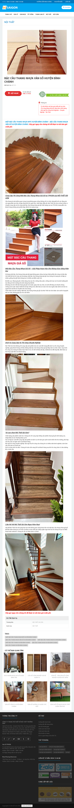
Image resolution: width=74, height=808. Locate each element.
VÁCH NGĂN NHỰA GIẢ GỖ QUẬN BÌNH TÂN (14, 676)
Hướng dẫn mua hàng (44, 2)
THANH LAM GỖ (39, 14)
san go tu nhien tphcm (45, 749)
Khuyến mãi (58, 2)
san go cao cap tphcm (45, 752)
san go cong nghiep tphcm (56, 746)
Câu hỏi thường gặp (43, 726)
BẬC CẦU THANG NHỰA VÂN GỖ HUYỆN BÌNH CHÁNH (21, 640)
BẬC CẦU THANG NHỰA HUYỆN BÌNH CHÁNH (44, 642)
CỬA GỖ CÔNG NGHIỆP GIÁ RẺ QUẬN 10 (37, 676)
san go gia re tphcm (59, 749)
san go (67, 752)
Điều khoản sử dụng (43, 733)
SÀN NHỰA (23, 14)
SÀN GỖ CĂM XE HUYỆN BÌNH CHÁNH (14, 705)
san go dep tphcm (58, 752)
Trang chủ (8, 14)
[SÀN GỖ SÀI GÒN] (10, 8)
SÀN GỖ (16, 14)
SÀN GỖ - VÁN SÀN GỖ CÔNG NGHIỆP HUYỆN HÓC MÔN (60, 676)
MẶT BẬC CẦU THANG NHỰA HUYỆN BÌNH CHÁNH (52, 640)
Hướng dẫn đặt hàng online (45, 724)
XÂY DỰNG (56, 14)
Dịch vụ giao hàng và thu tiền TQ (47, 735)
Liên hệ (67, 2)
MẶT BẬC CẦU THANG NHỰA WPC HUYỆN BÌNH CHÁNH (21, 637)
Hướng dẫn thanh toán (44, 722)
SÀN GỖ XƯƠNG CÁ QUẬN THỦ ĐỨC (37, 705)
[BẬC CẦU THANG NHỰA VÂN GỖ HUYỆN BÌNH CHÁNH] (37, 52)
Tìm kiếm (67, 7)
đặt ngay (14, 93)
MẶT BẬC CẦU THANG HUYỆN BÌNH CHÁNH (18, 642)
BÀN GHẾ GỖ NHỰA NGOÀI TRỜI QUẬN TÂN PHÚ (60, 705)
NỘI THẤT (48, 14)
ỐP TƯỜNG (31, 14)
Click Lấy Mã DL (27, 806)
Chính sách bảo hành (44, 729)
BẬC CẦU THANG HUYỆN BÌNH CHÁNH (16, 645)
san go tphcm (43, 746)
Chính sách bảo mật (43, 731)
